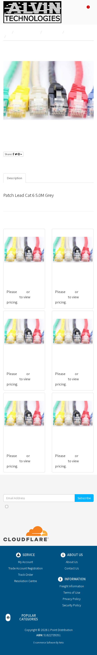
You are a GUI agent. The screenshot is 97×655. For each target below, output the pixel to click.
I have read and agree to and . (51, 506)
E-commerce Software (44, 642)
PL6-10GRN (15, 356)
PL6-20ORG (63, 274)
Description (14, 178)
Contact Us (72, 568)
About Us (72, 562)
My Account (25, 562)
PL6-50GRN (63, 438)
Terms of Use (71, 592)
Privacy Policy (82, 506)
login (18, 163)
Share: (9, 154)
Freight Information (72, 586)
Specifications (39, 178)
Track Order (25, 575)
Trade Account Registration (25, 568)
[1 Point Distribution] (32, 12)
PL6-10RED (63, 356)
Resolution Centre (25, 581)
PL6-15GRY (14, 274)
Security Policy (71, 605)
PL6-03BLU (15, 438)
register (33, 163)
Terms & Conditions (54, 506)
